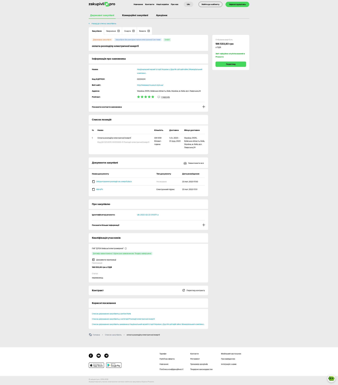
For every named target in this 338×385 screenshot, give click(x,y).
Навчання (138, 4)
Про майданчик (228, 359)
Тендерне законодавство (201, 369)
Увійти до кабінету (210, 4)
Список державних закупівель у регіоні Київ (111, 313)
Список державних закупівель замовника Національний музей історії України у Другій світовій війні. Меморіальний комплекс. (148, 324)
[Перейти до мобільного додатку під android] (113, 365)
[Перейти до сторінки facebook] (91, 355)
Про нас (174, 4)
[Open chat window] (331, 378)
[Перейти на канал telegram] (106, 355)
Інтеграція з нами (228, 364)
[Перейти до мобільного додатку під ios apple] (96, 365)
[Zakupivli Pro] (102, 4)
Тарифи (162, 354)
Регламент (195, 359)
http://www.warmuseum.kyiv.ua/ (150, 85)
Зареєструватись (237, 4)
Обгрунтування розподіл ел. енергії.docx (114, 181)
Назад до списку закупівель (103, 23)
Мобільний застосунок (231, 354)
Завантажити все (196, 163)
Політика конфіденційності (171, 369)
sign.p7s (99, 189)
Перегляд (231, 64)
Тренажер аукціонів (199, 364)
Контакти (149, 4)
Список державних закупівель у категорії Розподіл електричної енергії (123, 319)
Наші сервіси (162, 4)
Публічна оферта (167, 359)
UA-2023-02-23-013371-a (148, 215)
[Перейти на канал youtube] (99, 355)
